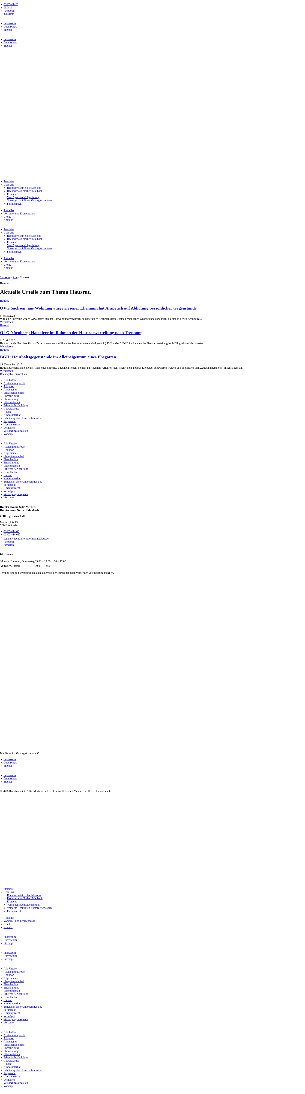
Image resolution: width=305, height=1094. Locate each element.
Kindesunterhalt (12, 414)
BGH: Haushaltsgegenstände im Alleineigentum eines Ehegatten (58, 357)
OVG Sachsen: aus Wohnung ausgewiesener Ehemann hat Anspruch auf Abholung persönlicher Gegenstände (98, 308)
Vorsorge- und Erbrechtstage (19, 213)
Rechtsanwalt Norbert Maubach (25, 190)
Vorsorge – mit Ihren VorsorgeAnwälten (29, 200)
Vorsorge (9, 433)
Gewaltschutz (11, 408)
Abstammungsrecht (14, 383)
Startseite (9, 181)
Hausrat (4, 300)
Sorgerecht (10, 421)
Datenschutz (10, 26)
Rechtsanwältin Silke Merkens (24, 187)
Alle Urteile (10, 379)
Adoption (9, 386)
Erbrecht (12, 194)
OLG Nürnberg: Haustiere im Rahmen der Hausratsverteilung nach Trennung (71, 332)
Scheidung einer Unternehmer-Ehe (23, 418)
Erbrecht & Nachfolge (16, 405)
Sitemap (8, 29)
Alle (15, 277)
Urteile (7, 216)
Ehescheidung (11, 395)
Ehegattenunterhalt (14, 392)
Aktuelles (9, 210)
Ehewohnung (11, 399)
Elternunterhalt (12, 402)
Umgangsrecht (12, 424)
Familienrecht (14, 203)
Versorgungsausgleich (16, 430)
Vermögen (9, 427)
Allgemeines (10, 389)
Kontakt (8, 219)
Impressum (10, 23)
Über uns (9, 184)
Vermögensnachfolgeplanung (23, 197)
